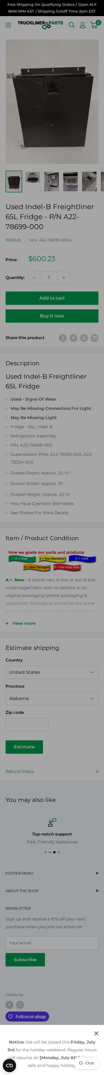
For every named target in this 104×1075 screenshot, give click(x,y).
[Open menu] (8, 25)
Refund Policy (20, 771)
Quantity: (15, 277)
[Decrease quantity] (34, 277)
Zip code (15, 712)
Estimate (24, 747)
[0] (93, 25)
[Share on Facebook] (63, 338)
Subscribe (25, 959)
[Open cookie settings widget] (9, 1065)
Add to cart (52, 298)
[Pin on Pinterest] (73, 338)
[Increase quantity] (64, 277)
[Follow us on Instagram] (20, 1005)
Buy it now (52, 316)
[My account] (82, 25)
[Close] (96, 1033)
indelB (13, 240)
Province (15, 686)
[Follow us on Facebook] (9, 1005)
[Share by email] (94, 338)
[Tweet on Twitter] (84, 338)
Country (14, 660)
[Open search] (72, 25)
